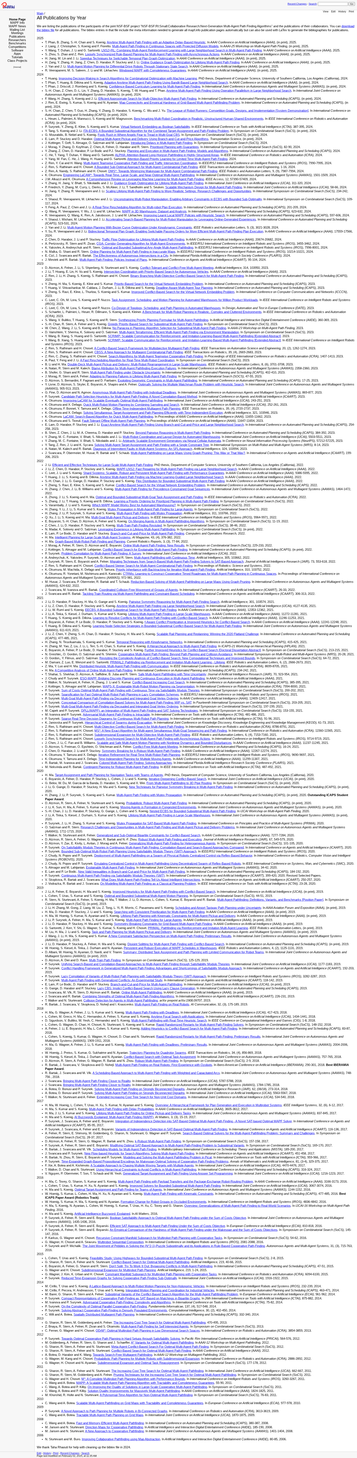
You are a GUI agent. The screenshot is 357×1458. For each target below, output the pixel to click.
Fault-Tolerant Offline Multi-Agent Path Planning (113, 420)
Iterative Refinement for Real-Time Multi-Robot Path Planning (139, 754)
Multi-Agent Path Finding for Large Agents (154, 920)
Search (313, 3)
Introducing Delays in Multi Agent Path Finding (161, 143)
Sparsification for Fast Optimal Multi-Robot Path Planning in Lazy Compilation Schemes (120, 694)
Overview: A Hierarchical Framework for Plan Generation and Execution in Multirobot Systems (218, 1105)
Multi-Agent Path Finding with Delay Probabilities (121, 1109)
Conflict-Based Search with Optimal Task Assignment (160, 1057)
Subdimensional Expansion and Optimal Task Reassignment (138, 1362)
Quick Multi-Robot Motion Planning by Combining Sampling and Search (131, 404)
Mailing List (17, 29)
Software (17, 50)
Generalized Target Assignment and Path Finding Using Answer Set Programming (178, 1173)
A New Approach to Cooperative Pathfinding (114, 1431)
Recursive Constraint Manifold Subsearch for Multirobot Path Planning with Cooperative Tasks (159, 1238)
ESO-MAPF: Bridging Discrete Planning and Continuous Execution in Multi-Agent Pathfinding (142, 678)
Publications (17, 36)
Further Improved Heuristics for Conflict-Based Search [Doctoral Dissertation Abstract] (203, 650)
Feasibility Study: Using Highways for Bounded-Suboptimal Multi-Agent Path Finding (146, 1258)
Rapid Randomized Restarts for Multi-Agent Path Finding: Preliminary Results (208, 1036)
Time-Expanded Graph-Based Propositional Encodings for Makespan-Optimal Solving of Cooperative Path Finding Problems (144, 1161)
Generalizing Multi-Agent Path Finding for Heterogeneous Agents (172, 843)
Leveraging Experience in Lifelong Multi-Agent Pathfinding (136, 529)
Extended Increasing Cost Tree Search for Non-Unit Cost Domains (141, 1097)
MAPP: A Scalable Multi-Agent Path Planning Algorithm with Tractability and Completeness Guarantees (145, 1383)
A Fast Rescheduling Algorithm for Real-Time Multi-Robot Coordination (127, 360)
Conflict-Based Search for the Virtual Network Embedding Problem (160, 485)
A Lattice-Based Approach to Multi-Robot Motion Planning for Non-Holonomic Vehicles (147, 1286)
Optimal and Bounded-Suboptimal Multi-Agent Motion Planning (146, 895)
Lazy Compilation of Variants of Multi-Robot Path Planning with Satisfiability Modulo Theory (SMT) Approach (133, 976)
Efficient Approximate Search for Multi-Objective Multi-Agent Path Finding (147, 98)
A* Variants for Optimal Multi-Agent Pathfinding (162, 1342)
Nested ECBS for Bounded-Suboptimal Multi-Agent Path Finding (193, 811)
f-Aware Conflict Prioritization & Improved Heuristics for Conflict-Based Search (197, 622)
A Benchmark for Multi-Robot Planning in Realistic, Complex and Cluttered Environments (202, 312)
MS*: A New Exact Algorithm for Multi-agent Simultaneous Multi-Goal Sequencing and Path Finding (160, 730)
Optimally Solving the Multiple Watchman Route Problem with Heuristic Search (191, 384)
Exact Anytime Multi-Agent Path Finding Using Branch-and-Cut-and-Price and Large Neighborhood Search (172, 424)
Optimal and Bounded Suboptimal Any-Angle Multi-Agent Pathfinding (147, 247)
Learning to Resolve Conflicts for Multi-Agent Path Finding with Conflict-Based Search (150, 618)
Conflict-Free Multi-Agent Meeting (155, 746)
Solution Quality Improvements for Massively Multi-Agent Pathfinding (134, 1391)
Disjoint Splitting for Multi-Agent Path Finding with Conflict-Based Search (175, 944)
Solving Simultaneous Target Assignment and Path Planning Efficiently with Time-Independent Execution (153, 412)
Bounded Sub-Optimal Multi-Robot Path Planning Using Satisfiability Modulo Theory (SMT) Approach (128, 851)
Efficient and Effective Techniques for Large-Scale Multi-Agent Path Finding (102, 465)
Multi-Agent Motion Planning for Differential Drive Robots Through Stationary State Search (127, 66)
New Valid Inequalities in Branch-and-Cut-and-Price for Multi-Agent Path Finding (131, 871)
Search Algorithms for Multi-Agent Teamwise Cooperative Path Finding (155, 356)
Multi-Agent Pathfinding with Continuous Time (164, 557)
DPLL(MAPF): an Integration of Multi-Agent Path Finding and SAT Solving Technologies (139, 710)
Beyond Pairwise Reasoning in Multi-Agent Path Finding (173, 432)
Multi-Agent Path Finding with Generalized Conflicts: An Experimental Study (111, 980)
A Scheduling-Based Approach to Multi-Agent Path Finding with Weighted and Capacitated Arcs (156, 1073)
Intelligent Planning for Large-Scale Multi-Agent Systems (93, 537)
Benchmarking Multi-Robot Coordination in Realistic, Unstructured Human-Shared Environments (198, 118)
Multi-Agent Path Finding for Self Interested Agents (155, 1326)
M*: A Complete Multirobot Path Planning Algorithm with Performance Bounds (133, 1379)
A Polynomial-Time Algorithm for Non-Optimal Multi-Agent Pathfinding (146, 1395)
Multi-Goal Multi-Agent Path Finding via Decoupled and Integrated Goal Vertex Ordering (119, 698)
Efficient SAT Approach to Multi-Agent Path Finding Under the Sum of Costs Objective (167, 1226)
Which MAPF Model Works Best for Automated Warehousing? (134, 505)
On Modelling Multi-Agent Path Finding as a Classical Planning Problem (148, 883)
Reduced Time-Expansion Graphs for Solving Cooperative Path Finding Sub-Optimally (119, 1278)
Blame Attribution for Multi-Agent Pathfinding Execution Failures (134, 368)
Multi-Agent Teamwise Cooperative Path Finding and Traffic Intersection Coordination (140, 163)
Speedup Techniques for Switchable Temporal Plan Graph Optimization (127, 58)
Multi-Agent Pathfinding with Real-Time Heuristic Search (169, 1020)
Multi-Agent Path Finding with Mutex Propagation (149, 513)
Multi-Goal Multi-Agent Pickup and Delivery (120, 517)
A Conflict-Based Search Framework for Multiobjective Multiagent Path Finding (146, 348)
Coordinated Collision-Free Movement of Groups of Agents (138, 589)
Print (351, 11)
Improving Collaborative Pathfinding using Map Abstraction (121, 1439)
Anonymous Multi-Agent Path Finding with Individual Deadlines (134, 392)
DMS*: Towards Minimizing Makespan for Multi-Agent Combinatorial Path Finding (162, 171)
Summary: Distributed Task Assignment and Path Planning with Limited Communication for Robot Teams (193, 952)
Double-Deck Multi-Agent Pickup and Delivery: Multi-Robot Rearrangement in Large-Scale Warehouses (137, 364)
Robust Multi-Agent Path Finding (156, 1060)
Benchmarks (17, 43)
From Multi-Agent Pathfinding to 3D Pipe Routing (179, 783)
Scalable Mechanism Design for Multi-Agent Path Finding (203, 187)
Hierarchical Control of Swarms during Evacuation (118, 722)
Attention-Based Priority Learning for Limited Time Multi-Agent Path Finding (177, 159)
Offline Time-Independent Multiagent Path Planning (146, 408)
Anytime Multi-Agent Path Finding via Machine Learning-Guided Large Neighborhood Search (162, 477)
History (342, 11)
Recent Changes (297, 3)
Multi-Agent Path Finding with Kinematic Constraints (178, 1193)
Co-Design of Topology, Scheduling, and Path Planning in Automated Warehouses (166, 308)
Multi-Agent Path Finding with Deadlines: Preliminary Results (166, 1044)
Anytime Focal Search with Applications (177, 1016)
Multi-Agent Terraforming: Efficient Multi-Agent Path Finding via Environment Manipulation (179, 332)
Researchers (17, 40)
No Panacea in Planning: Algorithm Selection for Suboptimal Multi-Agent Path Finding (169, 328)
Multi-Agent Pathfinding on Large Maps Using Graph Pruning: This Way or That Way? (188, 453)
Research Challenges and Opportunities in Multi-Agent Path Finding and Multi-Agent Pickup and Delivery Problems (158, 827)
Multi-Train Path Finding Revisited (139, 525)
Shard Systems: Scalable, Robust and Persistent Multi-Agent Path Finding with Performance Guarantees (153, 473)
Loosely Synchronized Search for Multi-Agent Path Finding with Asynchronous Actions (152, 738)
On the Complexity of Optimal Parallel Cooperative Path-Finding (104, 1306)
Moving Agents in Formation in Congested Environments (158, 807)
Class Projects (17, 60)
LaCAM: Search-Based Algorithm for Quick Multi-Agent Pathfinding (108, 416)
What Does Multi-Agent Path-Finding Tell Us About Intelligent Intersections (150, 879)
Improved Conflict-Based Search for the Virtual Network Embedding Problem (182, 292)
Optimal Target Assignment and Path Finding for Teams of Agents (118, 1189)
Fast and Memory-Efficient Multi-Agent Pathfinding (110, 1423)
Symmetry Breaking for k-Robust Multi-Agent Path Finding (141, 751)
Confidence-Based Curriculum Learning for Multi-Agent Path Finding (154, 86)
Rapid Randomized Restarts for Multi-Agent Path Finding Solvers (200, 1024)
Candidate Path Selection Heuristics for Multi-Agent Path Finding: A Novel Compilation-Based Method (129, 396)
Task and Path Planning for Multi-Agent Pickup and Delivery (131, 932)
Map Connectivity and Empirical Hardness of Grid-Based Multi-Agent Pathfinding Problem (179, 102)
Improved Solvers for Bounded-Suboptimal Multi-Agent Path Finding (175, 1185)
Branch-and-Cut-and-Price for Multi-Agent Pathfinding (146, 984)
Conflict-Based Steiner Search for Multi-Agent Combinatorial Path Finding (143, 565)
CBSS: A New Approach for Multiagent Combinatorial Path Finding (138, 352)
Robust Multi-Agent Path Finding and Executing (170, 839)
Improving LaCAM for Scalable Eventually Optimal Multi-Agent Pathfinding (113, 400)
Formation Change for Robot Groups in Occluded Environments (163, 1201)
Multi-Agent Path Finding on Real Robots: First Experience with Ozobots (163, 1065)
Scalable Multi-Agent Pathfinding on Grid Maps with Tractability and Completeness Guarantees (139, 1403)
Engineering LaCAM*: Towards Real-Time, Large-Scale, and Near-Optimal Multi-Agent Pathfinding (129, 175)
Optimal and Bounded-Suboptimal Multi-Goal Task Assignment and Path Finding (149, 497)
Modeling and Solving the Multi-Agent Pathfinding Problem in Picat (167, 1157)
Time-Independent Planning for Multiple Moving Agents (134, 759)
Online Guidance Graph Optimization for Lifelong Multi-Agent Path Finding (190, 62)
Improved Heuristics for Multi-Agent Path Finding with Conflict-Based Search (164, 891)
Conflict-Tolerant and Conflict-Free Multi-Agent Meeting (176, 267)
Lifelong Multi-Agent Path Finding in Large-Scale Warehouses (169, 614)
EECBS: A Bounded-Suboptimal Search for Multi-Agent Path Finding (130, 610)
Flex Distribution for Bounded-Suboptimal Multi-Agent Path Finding (180, 481)
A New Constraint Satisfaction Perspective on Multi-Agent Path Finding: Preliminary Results (169, 936)
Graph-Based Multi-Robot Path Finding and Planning (90, 541)
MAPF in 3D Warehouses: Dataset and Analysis (154, 211)
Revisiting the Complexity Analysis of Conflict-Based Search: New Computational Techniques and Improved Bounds (177, 658)
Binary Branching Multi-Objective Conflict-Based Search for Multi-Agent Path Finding (187, 275)
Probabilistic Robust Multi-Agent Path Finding (156, 803)
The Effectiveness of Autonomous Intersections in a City (130, 255)
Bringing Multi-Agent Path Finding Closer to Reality (97, 1081)
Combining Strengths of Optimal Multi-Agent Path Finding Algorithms (128, 996)
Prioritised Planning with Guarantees (174, 147)
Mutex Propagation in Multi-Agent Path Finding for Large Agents (150, 509)
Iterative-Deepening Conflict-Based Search (177, 779)
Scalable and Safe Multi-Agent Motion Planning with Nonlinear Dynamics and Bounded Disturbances (164, 742)
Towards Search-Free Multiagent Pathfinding (122, 1354)
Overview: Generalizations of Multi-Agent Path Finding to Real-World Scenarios (237, 1205)
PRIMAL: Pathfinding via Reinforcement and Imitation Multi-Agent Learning (198, 928)
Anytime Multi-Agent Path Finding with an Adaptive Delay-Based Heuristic (156, 42)
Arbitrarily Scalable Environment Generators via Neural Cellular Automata (172, 440)
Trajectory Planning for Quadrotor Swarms (157, 1052)
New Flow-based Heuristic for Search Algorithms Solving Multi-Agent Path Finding (139, 1153)
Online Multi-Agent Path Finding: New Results (153, 545)
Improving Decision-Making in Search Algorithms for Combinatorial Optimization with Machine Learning (128, 78)
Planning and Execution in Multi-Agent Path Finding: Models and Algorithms (177, 151)
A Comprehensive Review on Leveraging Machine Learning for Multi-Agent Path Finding (145, 179)
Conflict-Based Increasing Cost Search (158, 682)
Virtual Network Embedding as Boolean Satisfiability (155, 126)
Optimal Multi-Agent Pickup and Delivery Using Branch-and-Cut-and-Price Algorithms (151, 139)
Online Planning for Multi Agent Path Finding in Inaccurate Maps (132, 251)
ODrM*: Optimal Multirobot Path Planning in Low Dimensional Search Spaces (148, 1330)
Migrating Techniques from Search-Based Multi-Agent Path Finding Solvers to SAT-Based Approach (177, 561)
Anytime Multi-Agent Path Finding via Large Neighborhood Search (161, 606)
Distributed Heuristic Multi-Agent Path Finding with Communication (124, 666)
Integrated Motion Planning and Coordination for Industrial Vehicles (170, 1290)
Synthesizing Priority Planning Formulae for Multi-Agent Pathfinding (163, 320)
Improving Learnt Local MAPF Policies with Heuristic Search (184, 215)
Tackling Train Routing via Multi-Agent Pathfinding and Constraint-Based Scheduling (138, 593)
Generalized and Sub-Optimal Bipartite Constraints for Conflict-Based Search (148, 835)
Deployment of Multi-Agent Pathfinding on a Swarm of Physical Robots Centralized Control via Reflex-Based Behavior (173, 855)
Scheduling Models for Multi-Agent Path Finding (124, 1149)
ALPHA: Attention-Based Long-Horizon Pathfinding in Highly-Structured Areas (167, 155)
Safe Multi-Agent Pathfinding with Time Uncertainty (172, 674)
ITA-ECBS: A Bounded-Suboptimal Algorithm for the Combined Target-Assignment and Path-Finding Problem (156, 131)
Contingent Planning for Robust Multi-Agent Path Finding (121, 767)
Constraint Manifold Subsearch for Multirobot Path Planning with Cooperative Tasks (161, 1274)
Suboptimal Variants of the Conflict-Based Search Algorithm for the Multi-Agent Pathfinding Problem (171, 1294)
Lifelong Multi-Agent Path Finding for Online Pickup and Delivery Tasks (143, 1113)
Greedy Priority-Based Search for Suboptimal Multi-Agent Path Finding (155, 324)
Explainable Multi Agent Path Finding (110, 867)
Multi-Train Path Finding (105, 960)
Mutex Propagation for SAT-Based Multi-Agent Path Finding (156, 823)
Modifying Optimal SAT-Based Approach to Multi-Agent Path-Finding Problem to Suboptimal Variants (177, 1145)
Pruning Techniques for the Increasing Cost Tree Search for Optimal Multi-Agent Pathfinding (174, 1374)
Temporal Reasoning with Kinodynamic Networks (149, 642)
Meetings (17, 33)
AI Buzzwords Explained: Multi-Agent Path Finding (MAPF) (114, 1117)
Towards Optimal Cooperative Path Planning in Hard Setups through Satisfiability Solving (120, 1338)
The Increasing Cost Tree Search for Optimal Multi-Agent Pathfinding (159, 1322)
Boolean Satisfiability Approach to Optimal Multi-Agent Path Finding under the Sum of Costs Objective (178, 1218)
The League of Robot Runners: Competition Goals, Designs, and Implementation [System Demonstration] (237, 110)
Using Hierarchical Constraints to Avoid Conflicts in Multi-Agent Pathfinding (146, 1169)
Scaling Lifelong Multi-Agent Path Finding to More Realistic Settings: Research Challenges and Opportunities (178, 191)
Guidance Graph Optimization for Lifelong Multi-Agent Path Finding (158, 183)
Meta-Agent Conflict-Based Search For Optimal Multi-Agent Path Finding (160, 1346)
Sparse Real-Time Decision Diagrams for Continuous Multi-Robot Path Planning (115, 718)
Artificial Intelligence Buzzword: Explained (102, 1213)
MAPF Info (17, 22)
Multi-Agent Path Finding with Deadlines (152, 1012)
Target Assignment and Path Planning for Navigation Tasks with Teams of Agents (109, 775)
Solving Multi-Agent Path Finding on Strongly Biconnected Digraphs (139, 1089)
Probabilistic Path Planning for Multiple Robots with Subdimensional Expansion (147, 1358)
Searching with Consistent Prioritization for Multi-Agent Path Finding (159, 912)
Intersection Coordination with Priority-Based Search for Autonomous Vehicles (156, 271)
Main (40, 13)
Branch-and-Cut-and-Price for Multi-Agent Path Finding (147, 533)
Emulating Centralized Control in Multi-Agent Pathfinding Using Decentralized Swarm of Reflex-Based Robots (167, 863)
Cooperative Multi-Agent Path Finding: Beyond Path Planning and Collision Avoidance (175, 654)
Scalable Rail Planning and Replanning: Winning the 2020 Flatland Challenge (208, 634)
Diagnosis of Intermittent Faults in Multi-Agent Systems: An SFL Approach (142, 448)
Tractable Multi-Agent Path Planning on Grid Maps (109, 1415)
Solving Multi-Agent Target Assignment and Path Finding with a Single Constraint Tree (151, 445)
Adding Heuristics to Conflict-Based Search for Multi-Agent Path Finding (189, 1028)
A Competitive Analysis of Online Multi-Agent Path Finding (93, 670)
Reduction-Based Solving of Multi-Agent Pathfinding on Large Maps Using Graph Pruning (190, 581)
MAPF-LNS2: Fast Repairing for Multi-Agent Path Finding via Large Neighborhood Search (177, 469)
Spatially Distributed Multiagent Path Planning (104, 1314)
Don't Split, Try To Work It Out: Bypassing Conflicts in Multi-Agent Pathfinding (160, 1266)
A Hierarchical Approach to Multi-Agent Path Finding (182, 646)
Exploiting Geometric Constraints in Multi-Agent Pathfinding (157, 380)
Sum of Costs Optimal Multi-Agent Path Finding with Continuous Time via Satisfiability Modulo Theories (130, 690)
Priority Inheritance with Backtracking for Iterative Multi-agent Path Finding (165, 569)
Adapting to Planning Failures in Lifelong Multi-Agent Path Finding (133, 376)
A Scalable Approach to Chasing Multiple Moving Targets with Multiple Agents (142, 1165)
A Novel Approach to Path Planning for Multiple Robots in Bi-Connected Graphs (114, 1411)
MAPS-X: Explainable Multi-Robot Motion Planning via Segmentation (149, 686)
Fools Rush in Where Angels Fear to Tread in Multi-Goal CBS (139, 134)
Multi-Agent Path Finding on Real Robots (162, 1004)
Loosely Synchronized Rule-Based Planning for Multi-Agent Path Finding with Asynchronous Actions (152, 54)
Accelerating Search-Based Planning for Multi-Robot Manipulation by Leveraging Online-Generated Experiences (181, 219)
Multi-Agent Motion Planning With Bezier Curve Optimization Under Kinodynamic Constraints (129, 227)
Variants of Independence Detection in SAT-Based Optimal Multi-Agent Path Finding (171, 1129)
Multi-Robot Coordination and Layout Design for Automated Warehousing (171, 437)
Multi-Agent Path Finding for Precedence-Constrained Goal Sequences (162, 489)
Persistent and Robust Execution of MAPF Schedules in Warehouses (170, 948)
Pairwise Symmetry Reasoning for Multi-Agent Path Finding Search (174, 601)
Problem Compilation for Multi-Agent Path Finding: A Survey (101, 553)
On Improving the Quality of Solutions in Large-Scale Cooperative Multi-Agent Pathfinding (147, 1387)
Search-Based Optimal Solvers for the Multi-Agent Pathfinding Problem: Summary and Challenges (249, 1133)
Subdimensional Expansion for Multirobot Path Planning (118, 1270)
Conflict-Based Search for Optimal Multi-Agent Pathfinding (150, 1262)
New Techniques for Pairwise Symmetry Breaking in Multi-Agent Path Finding (181, 787)
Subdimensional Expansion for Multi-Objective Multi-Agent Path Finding (142, 734)
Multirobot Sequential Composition (121, 1242)
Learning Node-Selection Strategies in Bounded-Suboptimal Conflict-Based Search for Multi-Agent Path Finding (167, 626)
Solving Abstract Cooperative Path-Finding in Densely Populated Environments (114, 1310)
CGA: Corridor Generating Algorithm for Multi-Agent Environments (140, 243)
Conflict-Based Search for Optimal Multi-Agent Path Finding (151, 1350)
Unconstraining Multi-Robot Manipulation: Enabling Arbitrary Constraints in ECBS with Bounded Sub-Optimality (188, 199)
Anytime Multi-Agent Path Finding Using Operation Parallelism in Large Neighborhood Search (228, 90)
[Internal (16, 67)
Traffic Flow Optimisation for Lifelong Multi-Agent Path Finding (143, 239)
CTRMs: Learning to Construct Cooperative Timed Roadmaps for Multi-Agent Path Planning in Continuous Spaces (199, 573)
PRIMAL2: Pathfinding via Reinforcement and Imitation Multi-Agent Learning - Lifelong (167, 662)
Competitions (17, 47)
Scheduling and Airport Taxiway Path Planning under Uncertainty (218, 907)
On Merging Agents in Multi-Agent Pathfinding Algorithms (166, 521)
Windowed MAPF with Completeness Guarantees (152, 70)
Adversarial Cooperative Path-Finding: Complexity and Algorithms (127, 1302)
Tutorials (17, 57)
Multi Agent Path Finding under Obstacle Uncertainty (125, 372)
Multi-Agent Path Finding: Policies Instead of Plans (113, 259)
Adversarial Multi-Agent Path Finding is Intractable (116, 714)
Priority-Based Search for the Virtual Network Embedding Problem (158, 284)
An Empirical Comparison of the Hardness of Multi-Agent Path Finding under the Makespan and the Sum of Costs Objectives (193, 1230)
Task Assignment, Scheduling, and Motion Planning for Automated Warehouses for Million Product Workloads (185, 300)
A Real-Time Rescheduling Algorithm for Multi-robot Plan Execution (137, 207)
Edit (333, 11)
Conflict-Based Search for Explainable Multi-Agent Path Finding (145, 549)
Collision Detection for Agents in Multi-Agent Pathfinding (120, 1000)
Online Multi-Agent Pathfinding (141, 992)
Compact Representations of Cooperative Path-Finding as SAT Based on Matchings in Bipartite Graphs (130, 1298)
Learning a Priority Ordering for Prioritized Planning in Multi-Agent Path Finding (166, 501)
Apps (17, 53)
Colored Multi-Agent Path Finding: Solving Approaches (135, 763)
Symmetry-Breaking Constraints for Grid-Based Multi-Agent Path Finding (163, 924)
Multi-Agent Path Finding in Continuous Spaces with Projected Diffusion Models (165, 46)
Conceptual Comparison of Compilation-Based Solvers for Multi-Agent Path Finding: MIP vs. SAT (126, 702)
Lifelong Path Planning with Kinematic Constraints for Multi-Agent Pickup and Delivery (178, 915)
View (325, 11)
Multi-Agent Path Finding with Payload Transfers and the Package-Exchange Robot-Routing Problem (185, 1181)
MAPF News (17, 26)
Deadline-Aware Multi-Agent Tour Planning (184, 287)
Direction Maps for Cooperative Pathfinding (114, 1427)
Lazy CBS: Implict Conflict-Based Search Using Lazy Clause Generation (146, 988)
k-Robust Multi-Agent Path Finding (158, 1141)
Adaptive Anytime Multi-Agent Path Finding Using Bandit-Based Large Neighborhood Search (166, 82)
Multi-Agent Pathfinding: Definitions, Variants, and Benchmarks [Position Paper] (270, 899)
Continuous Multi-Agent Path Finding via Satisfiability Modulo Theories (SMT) (113, 875)
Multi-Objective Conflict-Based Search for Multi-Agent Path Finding (139, 726)
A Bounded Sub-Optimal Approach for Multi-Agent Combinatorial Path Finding (146, 167)
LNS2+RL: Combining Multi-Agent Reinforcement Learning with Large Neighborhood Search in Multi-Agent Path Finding (181, 50)
